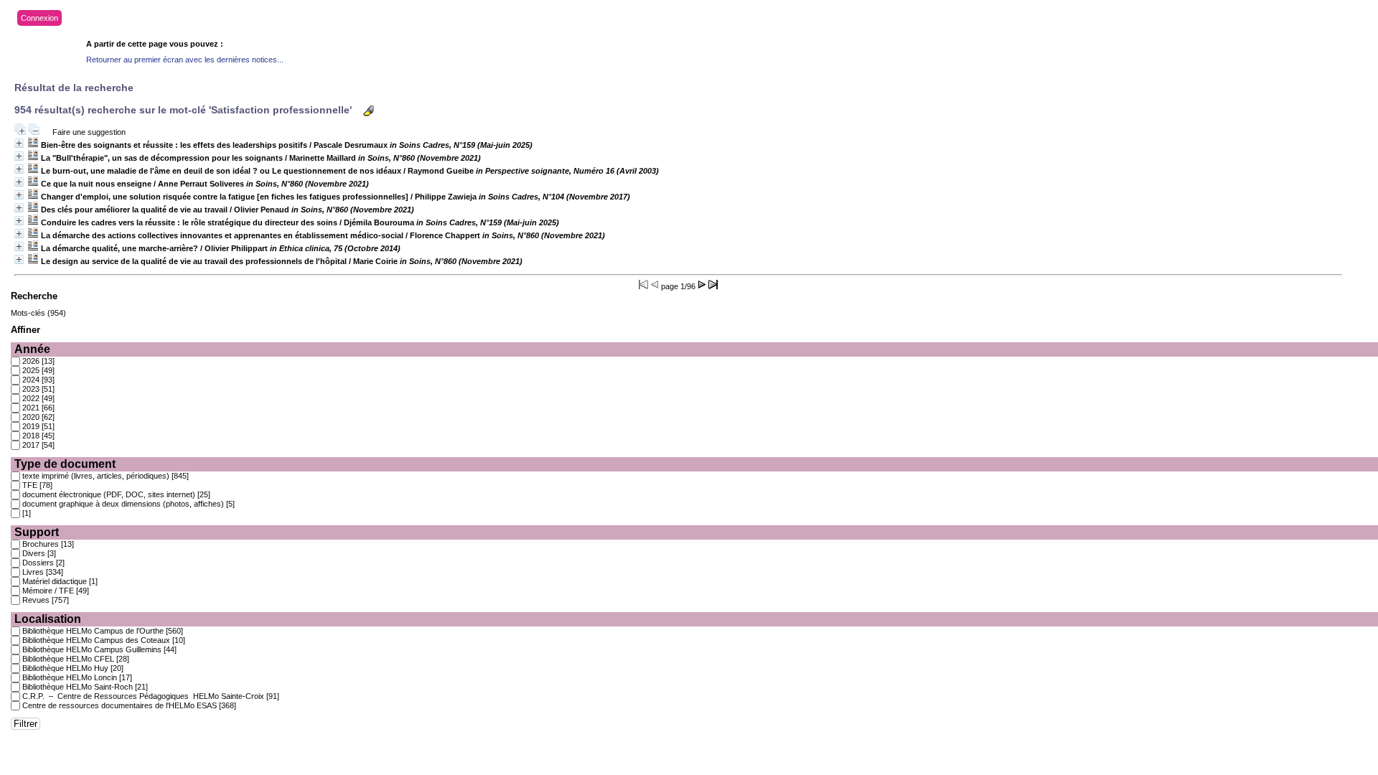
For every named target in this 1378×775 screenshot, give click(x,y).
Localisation (47, 619)
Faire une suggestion (89, 132)
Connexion (39, 18)
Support (36, 532)
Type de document (65, 464)
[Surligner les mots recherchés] (368, 110)
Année (32, 349)
